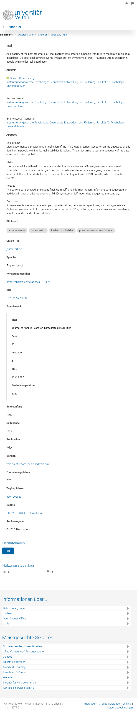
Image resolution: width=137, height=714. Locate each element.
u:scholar (14, 27)
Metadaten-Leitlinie (120, 703)
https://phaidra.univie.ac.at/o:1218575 (28, 281)
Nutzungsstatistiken (18, 565)
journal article (14, 249)
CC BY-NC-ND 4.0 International (24, 513)
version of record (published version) (27, 464)
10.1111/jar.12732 (16, 298)
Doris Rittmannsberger (23, 78)
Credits (103, 703)
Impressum (90, 703)
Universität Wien (25, 34)
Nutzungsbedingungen (120, 707)
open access (13, 496)
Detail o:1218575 (58, 34)
